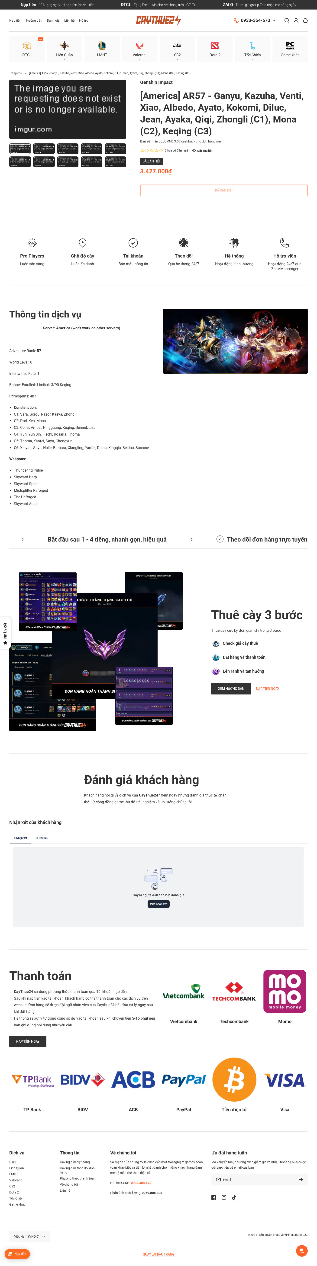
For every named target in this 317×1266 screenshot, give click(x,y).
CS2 (12, 1186)
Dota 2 (14, 1192)
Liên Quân (16, 1168)
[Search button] (286, 20)
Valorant (15, 1180)
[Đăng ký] (302, 1179)
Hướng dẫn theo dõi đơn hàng (77, 1170)
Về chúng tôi (69, 1184)
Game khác (17, 1204)
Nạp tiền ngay (267, 689)
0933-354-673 (255, 20)
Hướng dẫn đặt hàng (75, 1162)
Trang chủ (15, 73)
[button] (290, 49)
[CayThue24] (158, 21)
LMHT (13, 1174)
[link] (105, 646)
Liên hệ (65, 1190)
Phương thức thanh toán (78, 1178)
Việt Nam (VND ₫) (26, 1236)
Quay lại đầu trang (159, 1254)
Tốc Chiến (16, 1198)
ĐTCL (13, 1162)
